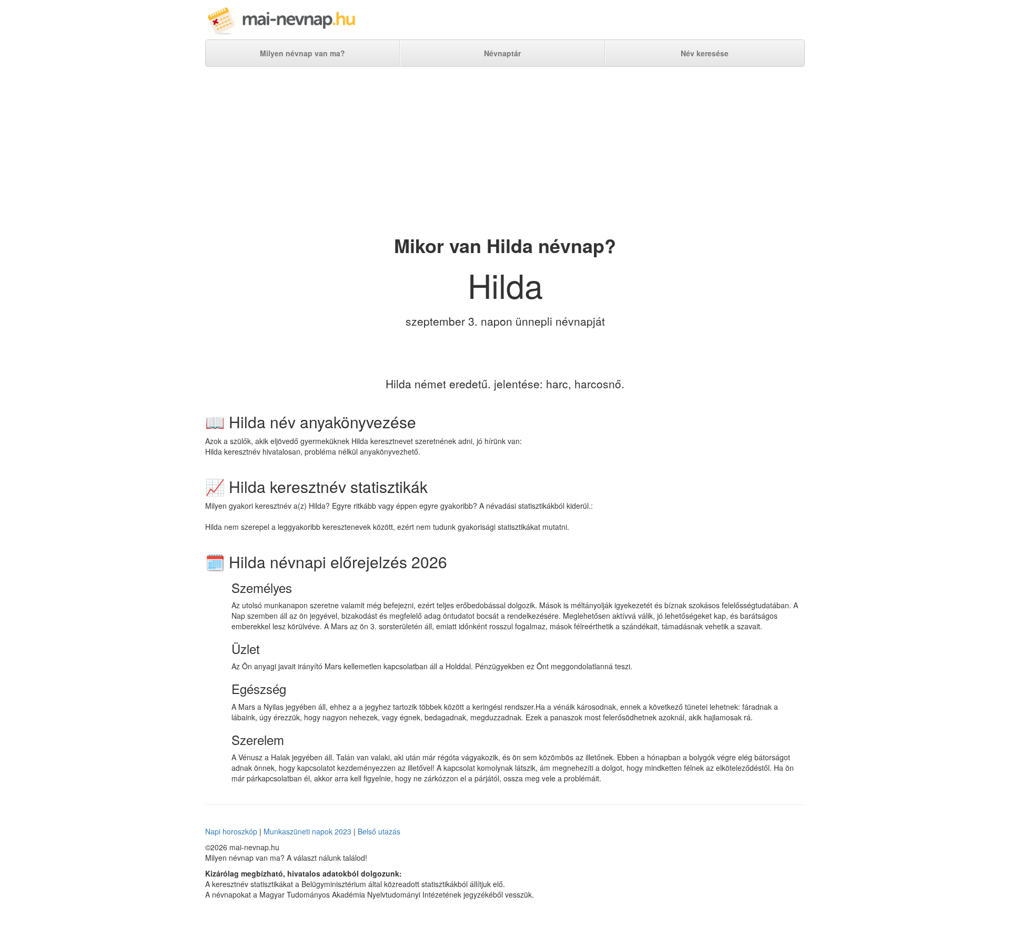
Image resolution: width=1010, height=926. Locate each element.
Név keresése (705, 53)
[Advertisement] (505, 151)
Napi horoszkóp (231, 831)
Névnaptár (502, 53)
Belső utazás (379, 831)
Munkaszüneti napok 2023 (307, 831)
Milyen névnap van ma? (302, 53)
